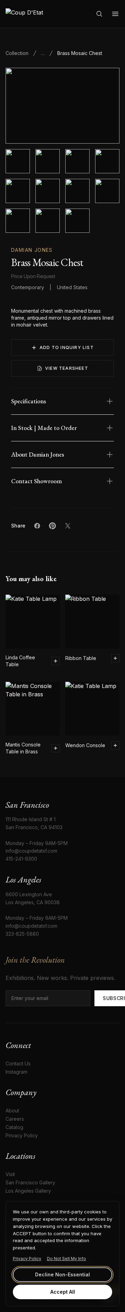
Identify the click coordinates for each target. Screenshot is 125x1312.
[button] (62, 106)
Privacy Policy (27, 1258)
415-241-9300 (21, 859)
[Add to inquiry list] (55, 661)
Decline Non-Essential (62, 1274)
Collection (17, 53)
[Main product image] (18, 161)
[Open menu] (115, 14)
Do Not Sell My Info (66, 1258)
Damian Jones (32, 250)
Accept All (62, 1292)
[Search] (99, 13)
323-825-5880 (22, 934)
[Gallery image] (47, 161)
